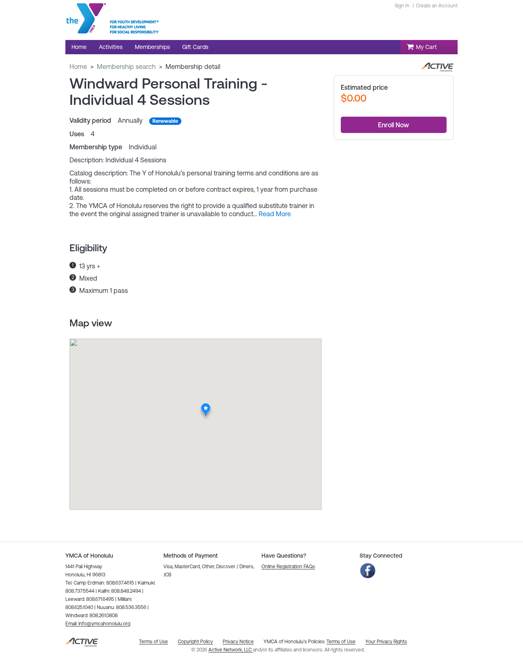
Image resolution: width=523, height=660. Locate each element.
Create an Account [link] (437, 6)
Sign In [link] (402, 6)
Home (78, 66)
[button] (275, 213)
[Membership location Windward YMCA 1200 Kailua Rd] (205, 405)
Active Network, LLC (230, 650)
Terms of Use (340, 641)
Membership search (126, 66)
